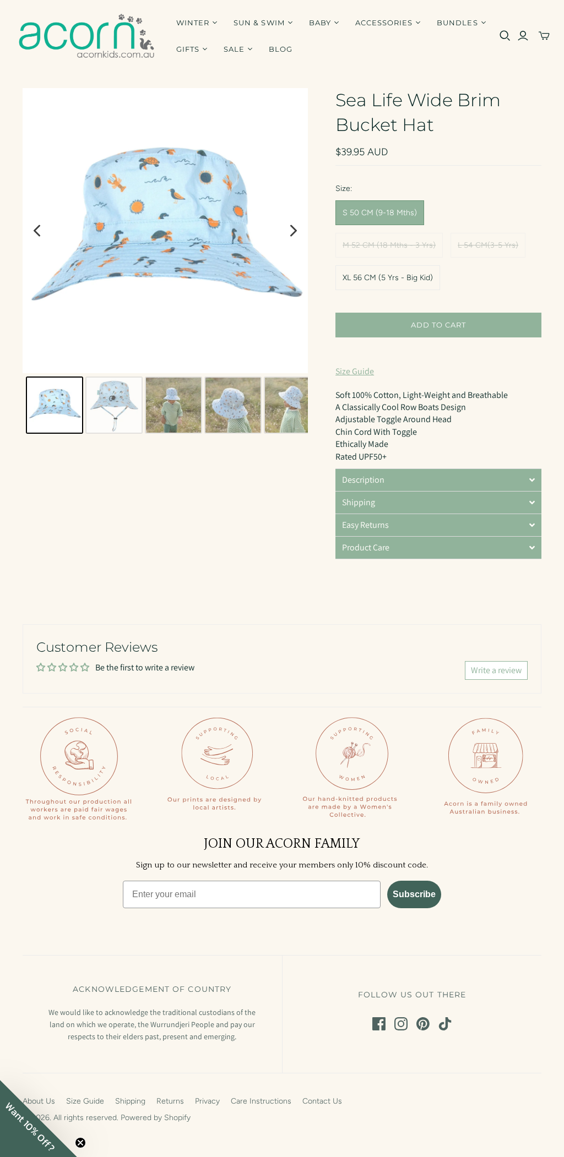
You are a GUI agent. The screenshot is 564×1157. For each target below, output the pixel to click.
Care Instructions (261, 1101)
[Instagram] (401, 1023)
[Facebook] (379, 1023)
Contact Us (322, 1101)
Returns (170, 1101)
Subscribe (414, 894)
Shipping (130, 1101)
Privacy (207, 1101)
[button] (438, 479)
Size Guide (354, 371)
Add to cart (438, 324)
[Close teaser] (80, 1142)
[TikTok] (445, 1023)
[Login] (523, 36)
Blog (280, 49)
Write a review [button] (496, 670)
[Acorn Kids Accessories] (87, 36)
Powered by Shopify (156, 1117)
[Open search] (505, 35)
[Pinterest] (423, 1023)
